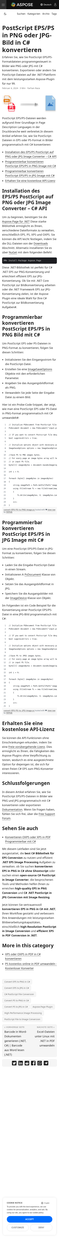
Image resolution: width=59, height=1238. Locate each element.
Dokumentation (12, 809)
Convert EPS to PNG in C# (17, 981)
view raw (51, 510)
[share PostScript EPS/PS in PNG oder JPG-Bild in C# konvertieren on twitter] (14, 1064)
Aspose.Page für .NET (16, 221)
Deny (41, 1227)
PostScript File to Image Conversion (22, 1019)
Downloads (41, 243)
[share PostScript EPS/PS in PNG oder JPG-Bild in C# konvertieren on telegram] (46, 1064)
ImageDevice (18, 598)
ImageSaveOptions (40, 369)
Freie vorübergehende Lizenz (26, 747)
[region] (29, 465)
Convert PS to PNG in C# (16, 1000)
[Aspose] (22, 4)
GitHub (9, 512)
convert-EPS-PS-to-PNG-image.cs (19, 510)
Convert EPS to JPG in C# (16, 987)
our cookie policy (36, 1213)
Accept (29, 1219)
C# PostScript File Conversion (19, 994)
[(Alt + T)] (5, 13)
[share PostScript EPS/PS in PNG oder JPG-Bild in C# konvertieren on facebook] (33, 1064)
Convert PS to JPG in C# (16, 1006)
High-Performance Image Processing (23, 1013)
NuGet (13, 252)
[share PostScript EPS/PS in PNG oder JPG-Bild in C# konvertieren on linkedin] (20, 1064)
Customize (17, 1227)
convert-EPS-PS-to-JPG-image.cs (19, 710)
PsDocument (33, 574)
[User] (55, 4)
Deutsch (47, 4)
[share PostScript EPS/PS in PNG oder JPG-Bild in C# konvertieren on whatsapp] (39, 1064)
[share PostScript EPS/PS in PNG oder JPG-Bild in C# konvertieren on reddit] (27, 1064)
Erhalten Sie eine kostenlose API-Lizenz (30, 181)
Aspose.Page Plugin (43, 1006)
